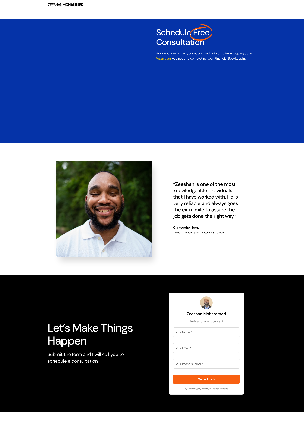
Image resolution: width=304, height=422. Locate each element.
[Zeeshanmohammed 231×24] (66, 4)
